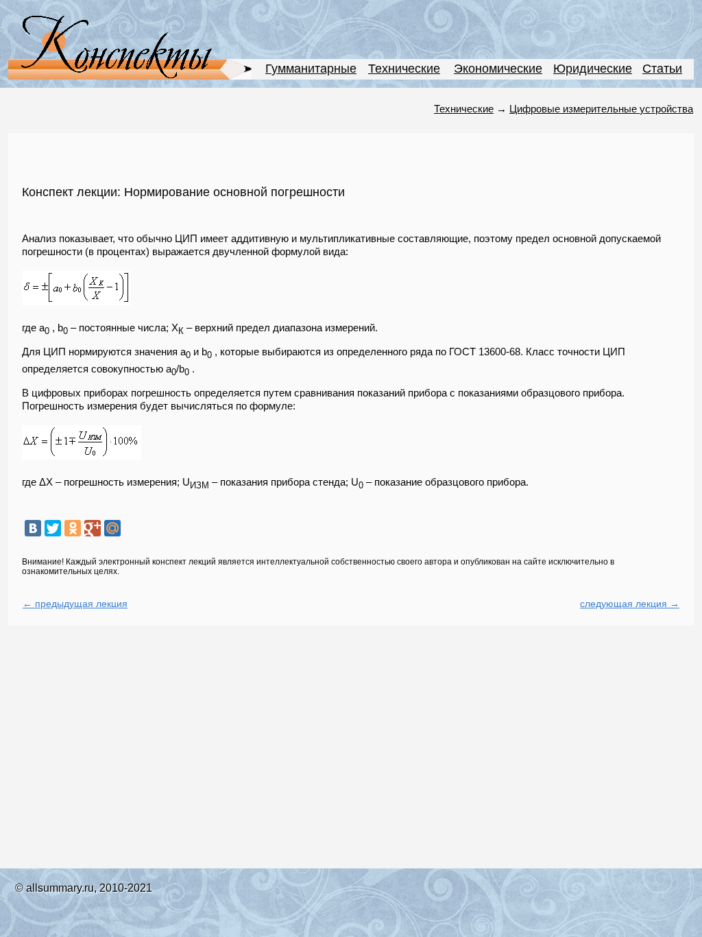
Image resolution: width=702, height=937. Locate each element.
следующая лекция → (629, 603)
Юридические (592, 68)
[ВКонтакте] (33, 528)
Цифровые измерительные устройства (601, 109)
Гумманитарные (310, 68)
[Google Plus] (92, 528)
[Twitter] (53, 528)
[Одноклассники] (72, 528)
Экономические (498, 68)
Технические (404, 68)
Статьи (662, 68)
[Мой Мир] (112, 528)
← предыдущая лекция (75, 603)
